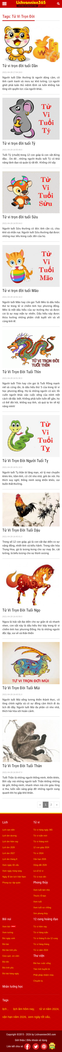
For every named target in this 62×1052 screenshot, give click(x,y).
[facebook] (28, 1048)
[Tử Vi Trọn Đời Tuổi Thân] (31, 761)
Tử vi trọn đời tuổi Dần (20, 65)
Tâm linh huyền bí (41, 969)
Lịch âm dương (9, 835)
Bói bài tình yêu (9, 950)
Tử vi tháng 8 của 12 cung (45, 938)
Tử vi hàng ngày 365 (42, 830)
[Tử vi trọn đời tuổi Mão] (31, 286)
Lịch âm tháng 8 (9, 859)
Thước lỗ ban (39, 896)
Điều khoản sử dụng (37, 1040)
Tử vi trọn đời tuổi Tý (18, 143)
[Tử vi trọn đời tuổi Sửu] (31, 212)
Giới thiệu (20, 1040)
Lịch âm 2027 (8, 853)
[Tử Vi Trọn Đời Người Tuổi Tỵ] (31, 456)
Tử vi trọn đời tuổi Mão (20, 290)
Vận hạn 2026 (39, 859)
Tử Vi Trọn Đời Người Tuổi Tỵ (25, 460)
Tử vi (36, 822)
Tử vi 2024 (38, 853)
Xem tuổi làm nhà (41, 890)
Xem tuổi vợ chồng (42, 907)
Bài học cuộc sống (42, 963)
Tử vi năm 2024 (40, 950)
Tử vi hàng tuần (40, 932)
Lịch (5, 822)
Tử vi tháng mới (40, 841)
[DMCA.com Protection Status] (52, 1048)
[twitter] (36, 1048)
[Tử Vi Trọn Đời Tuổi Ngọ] (31, 605)
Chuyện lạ (38, 981)
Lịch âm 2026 (8, 847)
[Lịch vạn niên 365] (30, 6)
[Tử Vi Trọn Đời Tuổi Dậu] (31, 525)
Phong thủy (40, 882)
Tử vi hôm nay (40, 926)
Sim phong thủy (40, 913)
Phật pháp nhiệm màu (43, 975)
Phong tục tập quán (11, 882)
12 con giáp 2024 (41, 847)
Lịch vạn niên (8, 830)
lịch (4, 1009)
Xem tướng (7, 932)
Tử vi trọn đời (39, 877)
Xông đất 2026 (40, 865)
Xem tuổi (37, 901)
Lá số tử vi (38, 871)
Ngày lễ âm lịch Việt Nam (14, 877)
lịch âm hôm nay (23, 1009)
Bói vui (6, 919)
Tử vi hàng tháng (41, 944)
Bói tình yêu (8, 967)
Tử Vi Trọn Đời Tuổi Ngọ (21, 610)
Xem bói (6, 926)
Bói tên (5, 962)
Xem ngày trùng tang (12, 871)
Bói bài (5, 944)
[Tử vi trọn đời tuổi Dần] (31, 61)
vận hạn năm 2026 (14, 1017)
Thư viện (38, 956)
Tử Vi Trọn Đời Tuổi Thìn (21, 372)
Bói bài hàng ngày (10, 973)
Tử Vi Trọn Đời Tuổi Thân (22, 766)
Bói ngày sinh (8, 938)
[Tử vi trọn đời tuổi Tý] (31, 138)
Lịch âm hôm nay (10, 841)
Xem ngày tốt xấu (10, 865)
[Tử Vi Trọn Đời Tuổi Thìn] (31, 367)
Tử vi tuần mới (40, 835)
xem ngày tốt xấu (39, 1017)
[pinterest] (44, 1048)
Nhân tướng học (12, 986)
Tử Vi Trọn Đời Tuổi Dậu (21, 530)
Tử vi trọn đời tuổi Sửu (20, 217)
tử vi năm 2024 (49, 1009)
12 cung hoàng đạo (45, 919)
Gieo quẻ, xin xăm (10, 956)
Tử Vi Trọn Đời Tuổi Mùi (21, 688)
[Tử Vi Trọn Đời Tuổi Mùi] (31, 683)
